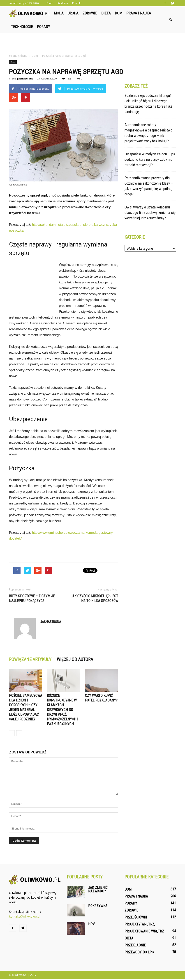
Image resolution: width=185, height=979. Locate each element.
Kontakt (76, 3)
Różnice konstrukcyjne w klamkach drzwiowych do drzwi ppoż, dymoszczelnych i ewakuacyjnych (62, 709)
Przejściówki (136, 917)
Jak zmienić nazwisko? (98, 889)
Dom (118, 13)
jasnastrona (25, 78)
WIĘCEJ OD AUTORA (75, 659)
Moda (59, 13)
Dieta (106, 13)
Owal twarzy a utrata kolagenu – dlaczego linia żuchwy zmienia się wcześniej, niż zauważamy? (150, 212)
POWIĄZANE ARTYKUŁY (30, 659)
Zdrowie (90, 13)
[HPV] (76, 928)
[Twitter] (172, 3)
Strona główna (18, 56)
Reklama (63, 3)
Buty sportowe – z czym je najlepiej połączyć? (32, 598)
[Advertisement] (92, 43)
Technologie (22, 26)
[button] (170, 19)
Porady (43, 26)
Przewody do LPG (139, 952)
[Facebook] (165, 3)
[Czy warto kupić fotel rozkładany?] (101, 680)
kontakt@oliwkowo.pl (24, 916)
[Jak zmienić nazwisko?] (76, 892)
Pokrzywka (97, 906)
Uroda (73, 13)
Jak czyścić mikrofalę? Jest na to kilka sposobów (94, 598)
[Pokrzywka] (76, 910)
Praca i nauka (138, 13)
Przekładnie (135, 945)
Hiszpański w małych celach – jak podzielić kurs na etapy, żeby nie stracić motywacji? (150, 159)
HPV (91, 924)
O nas (49, 3)
